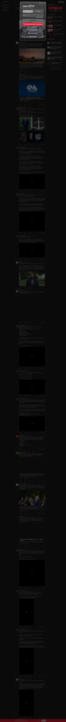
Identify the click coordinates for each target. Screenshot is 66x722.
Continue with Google (34, 30)
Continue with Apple (34, 33)
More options (33, 36)
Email (28, 11)
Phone (39, 11)
